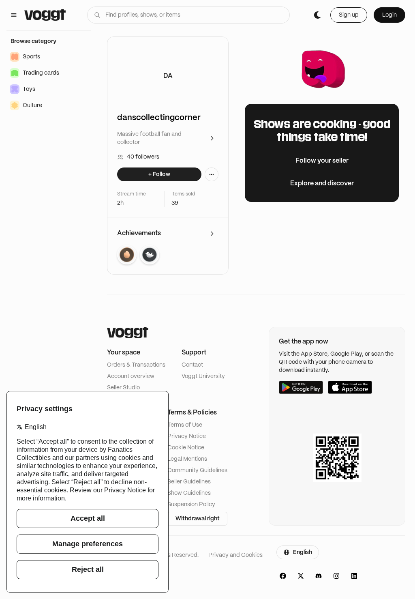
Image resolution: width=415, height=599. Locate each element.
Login (389, 15)
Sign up (349, 15)
